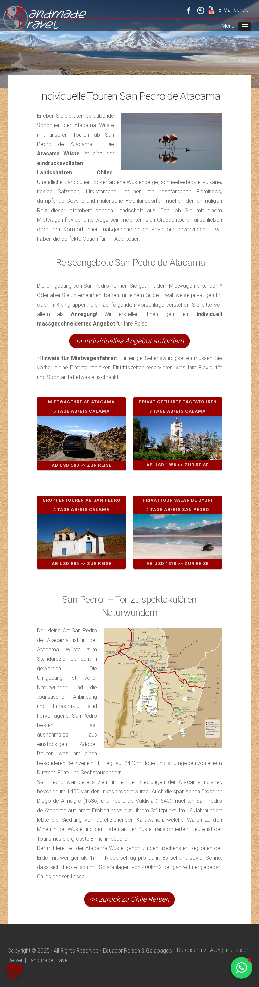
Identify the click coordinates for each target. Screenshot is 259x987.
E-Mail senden (235, 10)
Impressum (237, 950)
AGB (215, 950)
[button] (15, 972)
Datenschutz (191, 950)
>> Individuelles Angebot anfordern (129, 341)
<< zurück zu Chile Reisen (129, 899)
